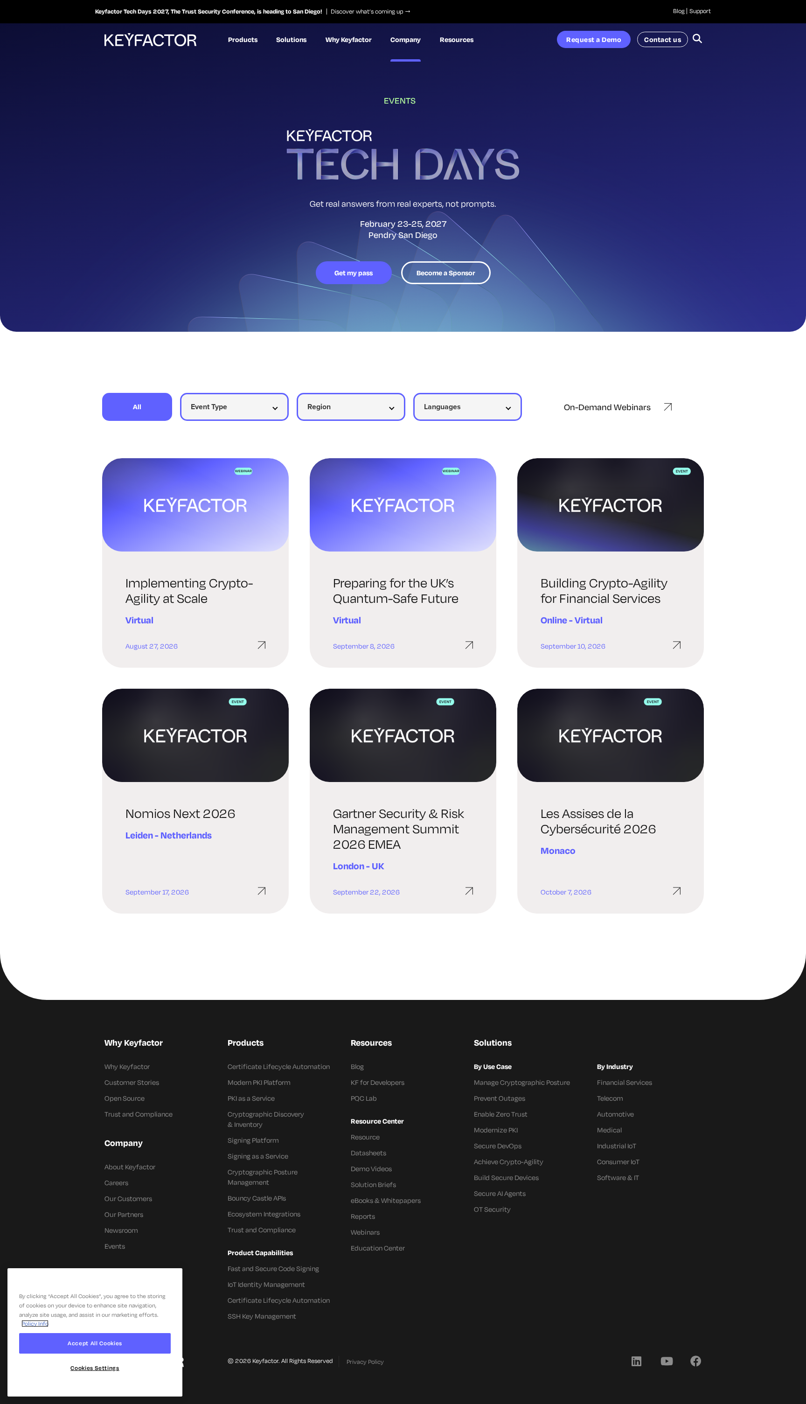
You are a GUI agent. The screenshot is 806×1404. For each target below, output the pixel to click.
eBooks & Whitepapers (386, 1200)
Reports (363, 1216)
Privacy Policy (365, 1361)
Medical (609, 1129)
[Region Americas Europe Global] (350, 407)
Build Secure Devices (506, 1177)
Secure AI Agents (500, 1193)
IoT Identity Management (266, 1284)
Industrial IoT (616, 1145)
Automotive (615, 1114)
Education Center (378, 1247)
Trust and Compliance (138, 1114)
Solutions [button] (291, 39)
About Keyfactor (129, 1166)
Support (700, 10)
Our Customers (128, 1198)
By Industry (615, 1066)
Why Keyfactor (127, 1066)
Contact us (662, 39)
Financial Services (624, 1082)
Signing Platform (253, 1140)
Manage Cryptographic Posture (522, 1082)
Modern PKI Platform (259, 1082)
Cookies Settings (94, 1367)
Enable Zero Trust (501, 1114)
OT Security (492, 1209)
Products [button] (242, 39)
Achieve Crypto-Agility (508, 1161)
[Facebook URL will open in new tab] (696, 1360)
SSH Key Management (262, 1316)
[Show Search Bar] (697, 39)
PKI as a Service (251, 1098)
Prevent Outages (499, 1098)
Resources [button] (456, 39)
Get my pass (353, 272)
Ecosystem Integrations (264, 1213)
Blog (679, 10)
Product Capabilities (260, 1252)
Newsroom (121, 1230)
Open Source (124, 1098)
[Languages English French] (467, 407)
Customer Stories (131, 1082)
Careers (116, 1182)
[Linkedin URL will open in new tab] (636, 1360)
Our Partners (123, 1214)
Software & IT (618, 1177)
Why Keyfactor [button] (349, 39)
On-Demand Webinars (607, 406)
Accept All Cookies (95, 1343)
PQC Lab (364, 1098)
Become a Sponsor (446, 272)
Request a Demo (593, 39)
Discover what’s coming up (365, 11)
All (137, 406)
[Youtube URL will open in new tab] (666, 1360)
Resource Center (377, 1121)
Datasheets (368, 1152)
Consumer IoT (618, 1161)
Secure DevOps (497, 1145)
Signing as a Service (258, 1156)
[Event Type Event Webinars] (234, 407)
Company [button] (405, 39)
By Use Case (493, 1066)
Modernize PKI (496, 1129)
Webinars (365, 1232)
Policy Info (35, 1323)
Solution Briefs (373, 1184)
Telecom (610, 1098)
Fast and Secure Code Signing (273, 1268)
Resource (365, 1136)
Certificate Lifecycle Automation (279, 1066)
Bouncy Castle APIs (257, 1198)
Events (114, 1246)
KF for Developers (377, 1082)
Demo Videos (371, 1168)
